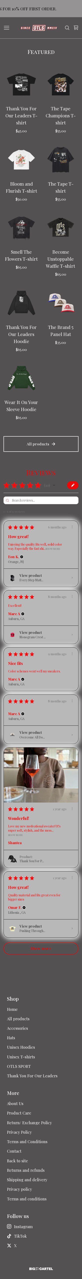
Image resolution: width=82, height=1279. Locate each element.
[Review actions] (72, 527)
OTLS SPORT (19, 1066)
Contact (14, 1151)
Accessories (17, 1028)
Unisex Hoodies (21, 1047)
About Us (15, 1103)
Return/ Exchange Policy (29, 1122)
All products (38, 443)
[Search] (67, 28)
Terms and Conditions (27, 1141)
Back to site (17, 1160)
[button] (54, 485)
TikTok (20, 1236)
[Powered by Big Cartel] (41, 1269)
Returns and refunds (26, 1170)
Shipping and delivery (27, 1179)
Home (12, 1009)
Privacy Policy (19, 1132)
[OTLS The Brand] (39, 28)
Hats (11, 1037)
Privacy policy (19, 1189)
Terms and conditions (27, 1198)
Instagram (23, 1226)
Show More (52, 548)
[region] (41, 8)
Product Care (19, 1113)
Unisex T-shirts (21, 1056)
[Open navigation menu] (6, 28)
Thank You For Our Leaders (32, 1075)
